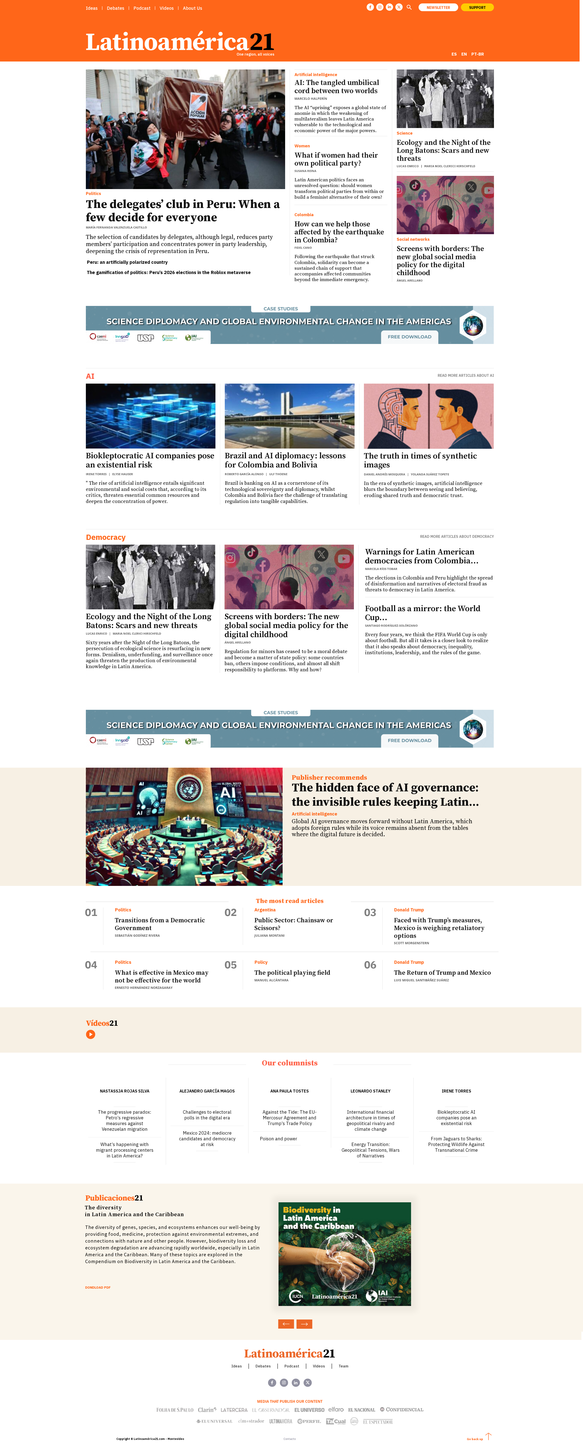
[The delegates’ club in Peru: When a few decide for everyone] (185, 129)
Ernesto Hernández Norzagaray (144, 987)
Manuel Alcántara (271, 980)
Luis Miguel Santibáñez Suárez (421, 980)
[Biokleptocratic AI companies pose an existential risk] (151, 416)
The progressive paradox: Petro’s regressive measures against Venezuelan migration (124, 1120)
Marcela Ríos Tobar (381, 569)
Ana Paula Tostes (289, 1091)
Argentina (265, 910)
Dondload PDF (98, 1287)
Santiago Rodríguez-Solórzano (391, 625)
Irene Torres (96, 474)
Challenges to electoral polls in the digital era (207, 1115)
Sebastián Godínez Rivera (137, 935)
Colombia (304, 215)
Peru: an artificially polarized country (127, 262)
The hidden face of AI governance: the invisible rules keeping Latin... (385, 794)
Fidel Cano (303, 248)
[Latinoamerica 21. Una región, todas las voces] (289, 1353)
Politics (93, 193)
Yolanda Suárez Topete (430, 474)
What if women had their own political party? (336, 159)
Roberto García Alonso (244, 474)
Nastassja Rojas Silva (124, 1091)
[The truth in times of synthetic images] (429, 416)
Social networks (413, 239)
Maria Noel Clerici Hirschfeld (449, 166)
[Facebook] (370, 7)
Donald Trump (409, 910)
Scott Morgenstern (411, 943)
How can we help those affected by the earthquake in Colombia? (339, 232)
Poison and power (278, 1139)
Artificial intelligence (315, 74)
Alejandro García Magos (207, 1091)
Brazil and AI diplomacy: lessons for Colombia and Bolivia (285, 460)
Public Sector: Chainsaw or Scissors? (293, 924)
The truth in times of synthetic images (420, 460)
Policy (261, 962)
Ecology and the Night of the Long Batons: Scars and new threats (444, 150)
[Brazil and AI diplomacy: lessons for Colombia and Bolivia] (290, 416)
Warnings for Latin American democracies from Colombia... (422, 556)
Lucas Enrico (408, 166)
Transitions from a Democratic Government (160, 924)
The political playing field (292, 973)
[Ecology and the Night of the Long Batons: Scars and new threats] (445, 98)
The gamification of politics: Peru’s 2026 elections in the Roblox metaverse (169, 272)
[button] (409, 7)
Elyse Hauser (122, 474)
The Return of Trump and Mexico (442, 973)
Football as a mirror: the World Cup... (423, 613)
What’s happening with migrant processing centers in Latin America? (124, 1150)
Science (405, 133)
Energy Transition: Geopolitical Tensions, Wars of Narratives (371, 1150)
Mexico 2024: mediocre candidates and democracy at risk (207, 1138)
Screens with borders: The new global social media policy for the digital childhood (440, 261)
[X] (399, 7)
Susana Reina (305, 171)
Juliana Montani (269, 935)
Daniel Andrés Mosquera (384, 474)
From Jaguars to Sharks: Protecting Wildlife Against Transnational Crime (456, 1144)
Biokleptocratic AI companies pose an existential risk (150, 460)
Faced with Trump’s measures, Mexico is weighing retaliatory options (439, 928)
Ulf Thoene (278, 474)
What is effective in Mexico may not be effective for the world (162, 977)
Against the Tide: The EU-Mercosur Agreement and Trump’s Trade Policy (290, 1117)
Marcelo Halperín (310, 98)
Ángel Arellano (410, 280)
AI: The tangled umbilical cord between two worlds (336, 86)
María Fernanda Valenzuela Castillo (116, 227)
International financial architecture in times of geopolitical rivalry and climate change (370, 1120)
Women (302, 146)
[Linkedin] (389, 7)
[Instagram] (380, 7)
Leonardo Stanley (371, 1091)
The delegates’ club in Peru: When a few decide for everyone (183, 211)
